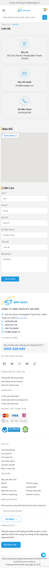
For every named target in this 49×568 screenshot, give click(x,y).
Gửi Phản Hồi (9, 544)
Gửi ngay (10, 519)
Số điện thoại (7, 229)
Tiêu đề (5, 241)
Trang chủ (5, 24)
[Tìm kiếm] (44, 17)
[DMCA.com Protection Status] (25, 429)
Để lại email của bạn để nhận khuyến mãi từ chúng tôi (23, 505)
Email (4, 205)
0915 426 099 (14, 349)
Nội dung (5, 254)
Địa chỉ (4, 217)
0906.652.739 (11, 325)
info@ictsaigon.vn (24, 85)
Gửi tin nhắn (10, 279)
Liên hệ (15, 24)
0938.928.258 (11, 321)
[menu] (4, 10)
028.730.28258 (11, 328)
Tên (3, 193)
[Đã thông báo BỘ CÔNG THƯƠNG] (10, 429)
